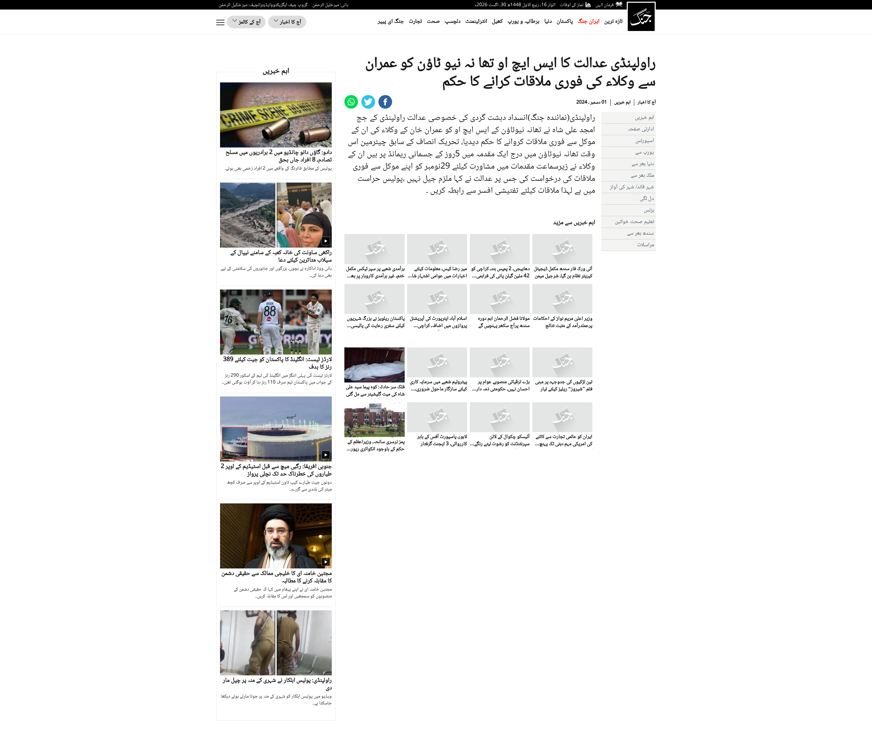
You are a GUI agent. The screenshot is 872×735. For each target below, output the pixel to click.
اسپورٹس (644, 140)
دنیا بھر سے (643, 164)
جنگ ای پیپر (391, 22)
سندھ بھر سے (640, 233)
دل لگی (647, 198)
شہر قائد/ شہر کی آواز (632, 187)
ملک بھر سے (642, 175)
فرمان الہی (604, 5)
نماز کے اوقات (571, 5)
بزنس (649, 210)
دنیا (548, 22)
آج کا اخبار (290, 22)
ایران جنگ (589, 22)
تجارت (415, 22)
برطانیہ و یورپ (524, 22)
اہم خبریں (622, 102)
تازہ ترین (613, 22)
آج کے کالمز (249, 22)
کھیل (497, 22)
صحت (433, 22)
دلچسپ (453, 22)
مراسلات (645, 245)
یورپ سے (644, 152)
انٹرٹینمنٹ (476, 22)
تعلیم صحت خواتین (634, 221)
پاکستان (565, 22)
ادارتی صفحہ (641, 129)
